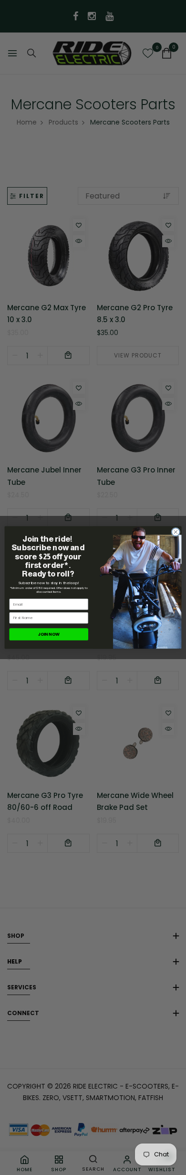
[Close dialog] (176, 532)
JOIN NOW (49, 634)
